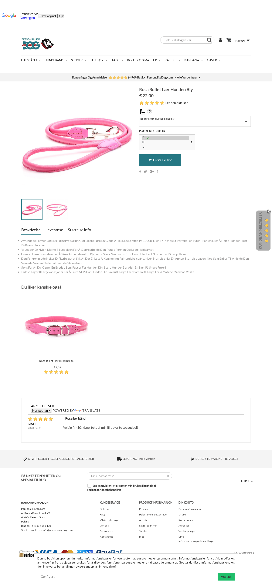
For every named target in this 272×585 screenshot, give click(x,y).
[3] (118, 78)
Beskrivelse (31, 230)
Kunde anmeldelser (260, 230)
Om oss (104, 525)
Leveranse (54, 230)
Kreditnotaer (185, 520)
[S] (165, 138)
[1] (110, 78)
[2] (114, 78)
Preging (143, 509)
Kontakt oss (106, 536)
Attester (144, 520)
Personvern (106, 531)
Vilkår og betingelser (111, 520)
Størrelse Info (79, 230)
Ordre (182, 514)
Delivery (104, 509)
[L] (165, 146)
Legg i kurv (162, 160)
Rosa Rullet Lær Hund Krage (56, 361)
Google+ (152, 171)
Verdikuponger (187, 531)
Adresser (183, 525)
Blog (141, 536)
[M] (165, 142)
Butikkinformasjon (34, 502)
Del (140, 171)
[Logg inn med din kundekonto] (220, 41)
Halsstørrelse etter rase (153, 514)
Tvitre (145, 171)
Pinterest (158, 171)
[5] (126, 78)
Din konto (186, 502)
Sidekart (144, 531)
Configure (48, 576)
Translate (91, 410)
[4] (122, 78)
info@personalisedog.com (58, 530)
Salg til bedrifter (148, 525)
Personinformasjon (189, 509)
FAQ (102, 514)
